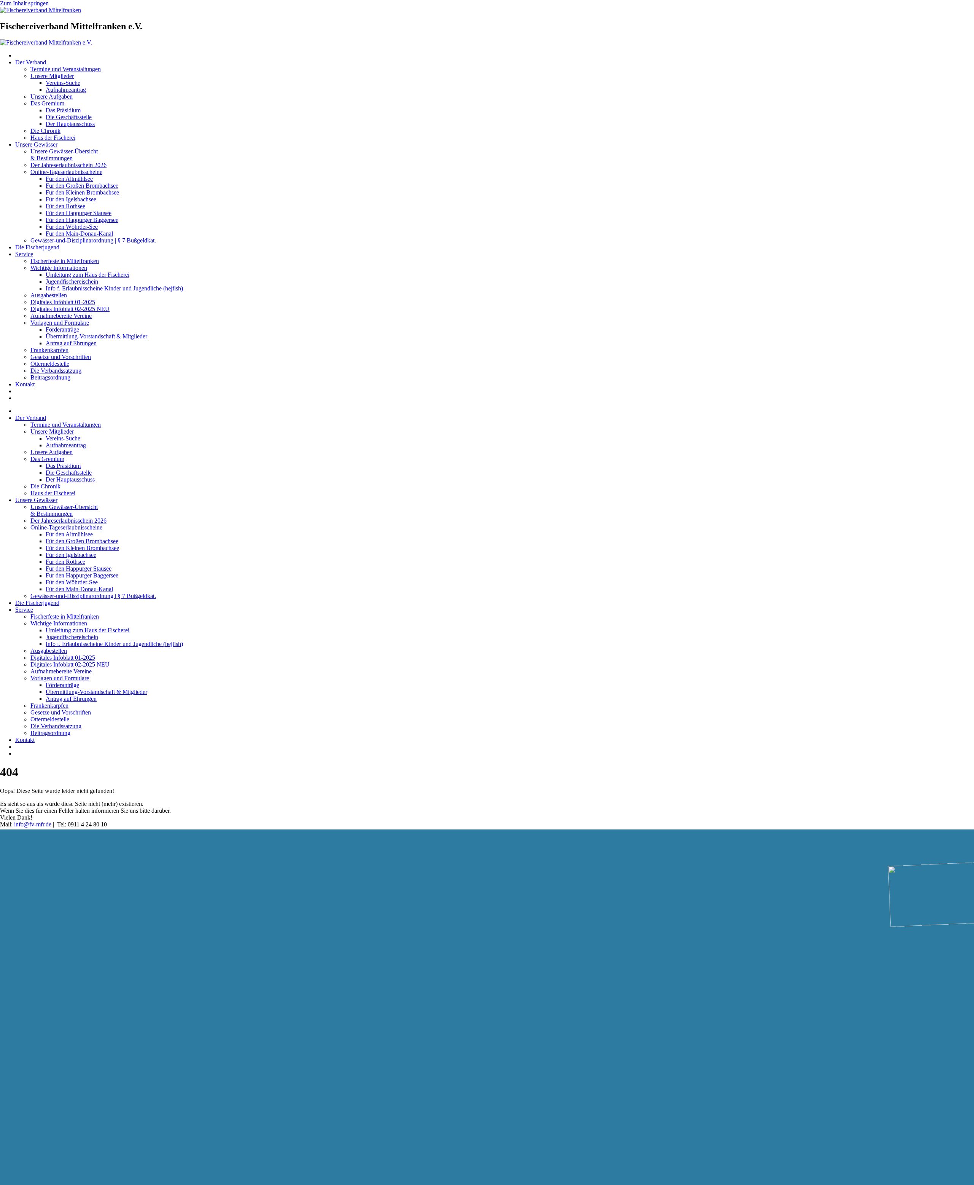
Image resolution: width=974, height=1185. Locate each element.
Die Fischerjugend (37, 247)
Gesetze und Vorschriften (60, 357)
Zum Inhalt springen (24, 3)
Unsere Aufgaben (51, 96)
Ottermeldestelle (49, 363)
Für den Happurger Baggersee (82, 220)
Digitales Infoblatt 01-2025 (62, 302)
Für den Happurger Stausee (78, 213)
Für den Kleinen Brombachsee (82, 192)
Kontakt (25, 384)
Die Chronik (45, 131)
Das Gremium (47, 103)
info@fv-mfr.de (32, 824)
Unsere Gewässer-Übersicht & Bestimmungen (64, 154)
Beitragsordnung (50, 377)
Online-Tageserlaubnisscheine (66, 172)
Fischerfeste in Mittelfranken (64, 261)
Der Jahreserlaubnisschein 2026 (68, 165)
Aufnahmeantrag (66, 89)
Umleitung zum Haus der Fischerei (87, 274)
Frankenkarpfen (49, 350)
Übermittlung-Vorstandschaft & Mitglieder (96, 336)
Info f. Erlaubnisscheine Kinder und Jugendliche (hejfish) (114, 288)
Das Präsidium (63, 110)
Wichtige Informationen (58, 268)
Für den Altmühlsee (69, 178)
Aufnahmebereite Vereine (61, 316)
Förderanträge (62, 329)
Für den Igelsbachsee (71, 199)
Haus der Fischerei (52, 137)
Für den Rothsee (65, 206)
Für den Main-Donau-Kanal (79, 233)
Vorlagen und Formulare (59, 322)
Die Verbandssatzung (55, 370)
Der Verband (30, 62)
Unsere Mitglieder (52, 76)
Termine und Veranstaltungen (65, 69)
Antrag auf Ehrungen (71, 343)
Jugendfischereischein (72, 281)
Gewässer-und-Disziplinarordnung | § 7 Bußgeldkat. (93, 240)
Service (24, 254)
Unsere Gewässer (36, 144)
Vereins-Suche (63, 83)
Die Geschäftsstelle (69, 117)
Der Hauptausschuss (70, 124)
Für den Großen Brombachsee (82, 185)
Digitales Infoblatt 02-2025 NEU (70, 309)
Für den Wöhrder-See (72, 226)
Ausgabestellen (48, 295)
